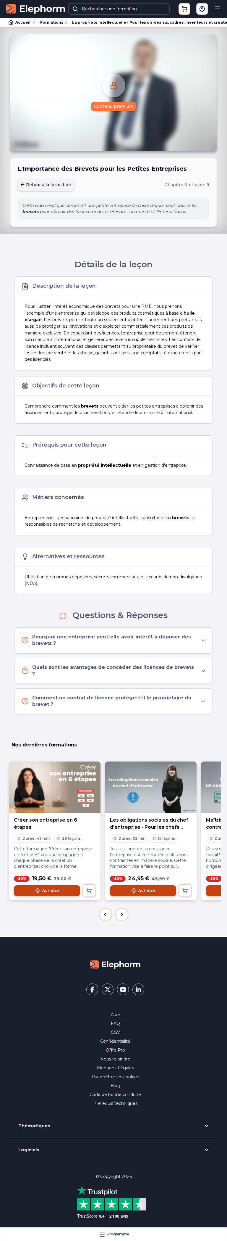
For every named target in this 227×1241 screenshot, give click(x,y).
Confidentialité (115, 1041)
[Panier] (184, 9)
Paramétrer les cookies (115, 1076)
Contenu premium (113, 106)
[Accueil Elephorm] (115, 964)
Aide (115, 1014)
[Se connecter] (202, 9)
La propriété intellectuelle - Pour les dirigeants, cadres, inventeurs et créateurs (147, 22)
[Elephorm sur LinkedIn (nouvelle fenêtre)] (138, 989)
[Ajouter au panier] (88, 890)
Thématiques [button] (34, 1126)
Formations (51, 22)
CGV (115, 1032)
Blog (115, 1085)
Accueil (22, 22)
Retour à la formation (48, 184)
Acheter (50, 890)
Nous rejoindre (115, 1059)
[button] (105, 914)
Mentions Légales (115, 1068)
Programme (118, 1234)
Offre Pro (115, 1050)
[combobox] (119, 9)
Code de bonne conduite (115, 1094)
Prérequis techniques (115, 1103)
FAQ (115, 1023)
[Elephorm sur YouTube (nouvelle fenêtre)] (123, 989)
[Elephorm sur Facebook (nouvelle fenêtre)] (92, 989)
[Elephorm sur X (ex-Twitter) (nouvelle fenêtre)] (108, 989)
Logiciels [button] (28, 1150)
